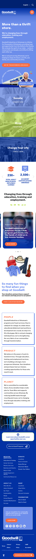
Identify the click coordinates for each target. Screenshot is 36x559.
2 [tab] (19, 252)
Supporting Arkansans (14, 224)
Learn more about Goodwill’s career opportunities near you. (18, 438)
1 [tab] (16, 252)
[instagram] (14, 526)
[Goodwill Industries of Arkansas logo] (9, 11)
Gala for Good (22, 502)
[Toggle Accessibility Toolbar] (4, 555)
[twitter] (10, 526)
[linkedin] (24, 526)
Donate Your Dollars (24, 469)
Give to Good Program (15, 446)
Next (33, 176)
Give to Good (22, 499)
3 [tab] (21, 252)
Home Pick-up (22, 464)
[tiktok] (17, 526)
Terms (3, 546)
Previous (2, 176)
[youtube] (21, 526)
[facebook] (7, 526)
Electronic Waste (23, 466)
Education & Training (10, 460)
